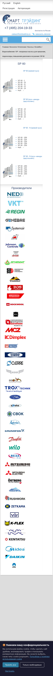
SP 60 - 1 (21, 81)
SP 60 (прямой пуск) (31, 71)
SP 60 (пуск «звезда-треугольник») (31, 100)
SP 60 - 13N (22, 143)
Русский (6, 3)
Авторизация (24, 8)
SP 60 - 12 (22, 86)
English (16, 3)
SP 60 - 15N (22, 145)
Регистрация (9, 8)
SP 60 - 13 (22, 115)
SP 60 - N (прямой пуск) (32, 128)
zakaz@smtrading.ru (21, 34)
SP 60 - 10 (22, 83)
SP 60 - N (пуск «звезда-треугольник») (32, 157)
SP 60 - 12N (22, 141)
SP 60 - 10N (22, 138)
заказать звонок (42, 34)
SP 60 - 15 (22, 117)
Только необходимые (32, 665)
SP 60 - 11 (22, 84)
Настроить (9, 671)
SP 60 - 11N (22, 139)
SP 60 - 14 (22, 88)
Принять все (10, 665)
